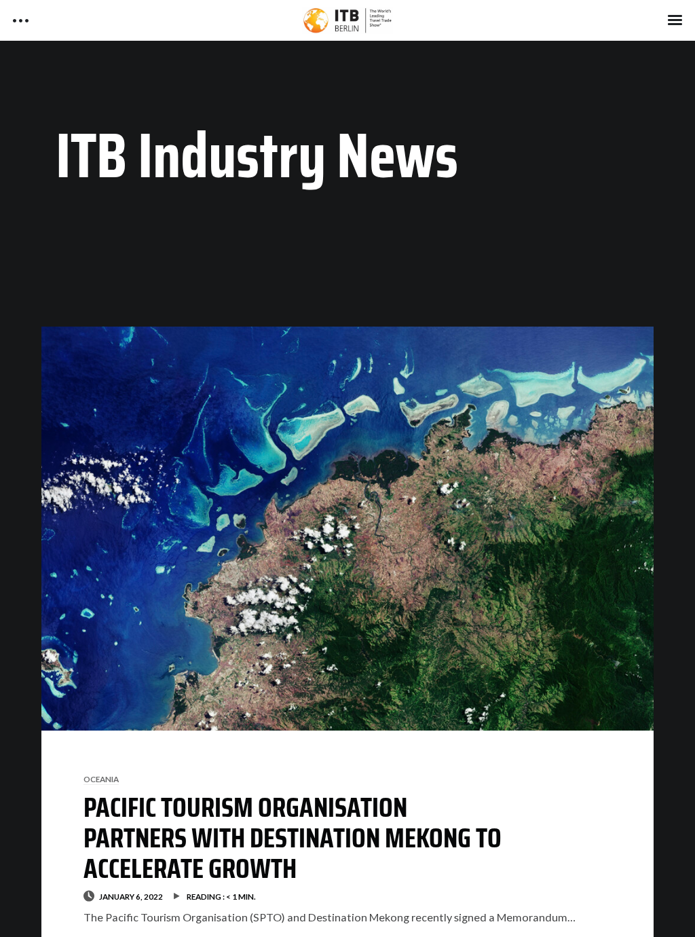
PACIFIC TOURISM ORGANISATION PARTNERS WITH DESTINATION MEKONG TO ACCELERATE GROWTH (292, 838)
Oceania (101, 779)
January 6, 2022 (131, 896)
